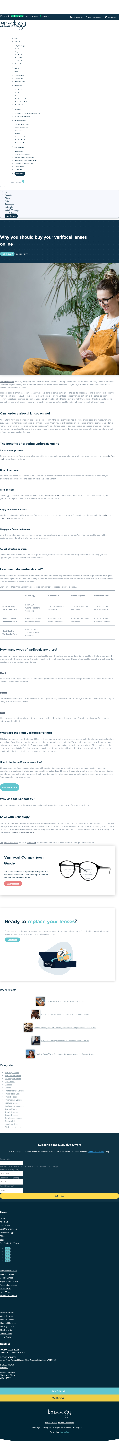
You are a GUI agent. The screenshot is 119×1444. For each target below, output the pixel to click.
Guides (8, 1087)
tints (2, 518)
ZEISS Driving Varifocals (22, 116)
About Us (17, 42)
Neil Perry (23, 253)
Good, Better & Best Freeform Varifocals (27, 113)
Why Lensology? (7, 1232)
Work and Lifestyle (13, 1127)
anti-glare (106, 515)
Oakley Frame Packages (22, 102)
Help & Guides (19, 147)
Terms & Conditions (96, 1151)
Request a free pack (9, 842)
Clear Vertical (64, 1432)
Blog (16, 52)
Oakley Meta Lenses (21, 128)
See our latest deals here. (22, 832)
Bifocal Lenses (6, 1315)
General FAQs (19, 75)
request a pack (54, 495)
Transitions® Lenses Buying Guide (25, 160)
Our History (18, 49)
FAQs (16, 71)
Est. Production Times (9, 1243)
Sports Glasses (11, 1115)
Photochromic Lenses (14, 1090)
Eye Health (10, 1081)
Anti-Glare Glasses (13, 1075)
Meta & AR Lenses (20, 120)
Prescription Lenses (13, 1093)
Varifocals (18, 109)
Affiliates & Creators (8, 1295)
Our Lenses (5, 1225)
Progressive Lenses (13, 1099)
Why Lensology (20, 46)
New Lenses (5, 1288)
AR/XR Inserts (19, 134)
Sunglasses (18, 86)
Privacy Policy (51, 1422)
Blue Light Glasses (13, 1078)
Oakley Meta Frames (21, 143)
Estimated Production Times (24, 163)
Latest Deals (111, 17)
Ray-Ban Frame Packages (23, 99)
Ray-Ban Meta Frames (22, 140)
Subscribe (59, 1196)
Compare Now (13, 883)
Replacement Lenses (14, 1105)
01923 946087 (78, 17)
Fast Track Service (94, 17)
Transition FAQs (20, 81)
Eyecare (8, 1084)
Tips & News (19, 151)
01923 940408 (8, 1364)
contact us (31, 842)
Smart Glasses (11, 1111)
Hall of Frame (6, 1292)
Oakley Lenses (19, 96)
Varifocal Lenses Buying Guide (24, 157)
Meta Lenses (19, 131)
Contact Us (18, 64)
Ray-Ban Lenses (20, 93)
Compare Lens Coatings (22, 154)
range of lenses (11, 823)
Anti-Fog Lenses (12, 1072)
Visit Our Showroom (21, 61)
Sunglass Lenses (20, 90)
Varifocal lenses (7, 381)
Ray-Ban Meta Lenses (22, 125)
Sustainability (11, 1121)
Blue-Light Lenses (8, 1323)
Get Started (12, 939)
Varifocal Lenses (7, 1319)
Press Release (11, 1096)
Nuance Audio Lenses (22, 137)
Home (7, 192)
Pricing (7, 198)
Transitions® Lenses (21, 105)
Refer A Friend (19, 58)
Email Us (4, 1367)
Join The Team (19, 55)
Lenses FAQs (19, 78)
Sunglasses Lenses (13, 1118)
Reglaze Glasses (12, 1102)
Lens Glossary (19, 166)
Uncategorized (11, 1124)
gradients (9, 518)
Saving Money (11, 1108)
